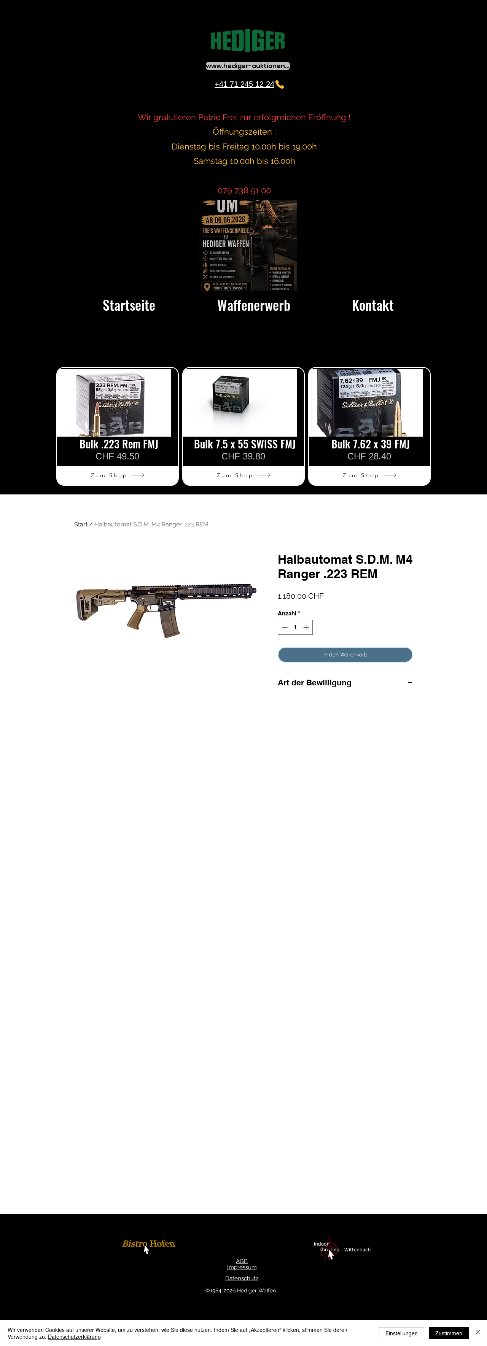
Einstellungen (401, 1333)
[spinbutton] (295, 627)
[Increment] (307, 627)
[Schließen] (477, 1333)
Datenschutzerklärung (74, 1336)
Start (81, 524)
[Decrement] (284, 627)
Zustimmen (448, 1333)
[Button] (150, 1248)
